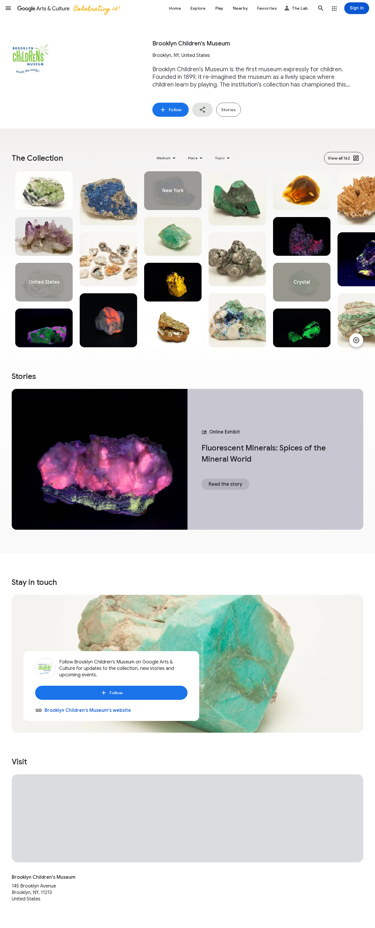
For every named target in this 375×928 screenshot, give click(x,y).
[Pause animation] (356, 340)
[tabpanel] (44, 259)
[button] (8, 8)
